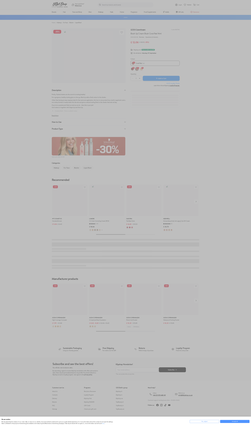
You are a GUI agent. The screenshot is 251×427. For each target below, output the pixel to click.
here (103, 423)
